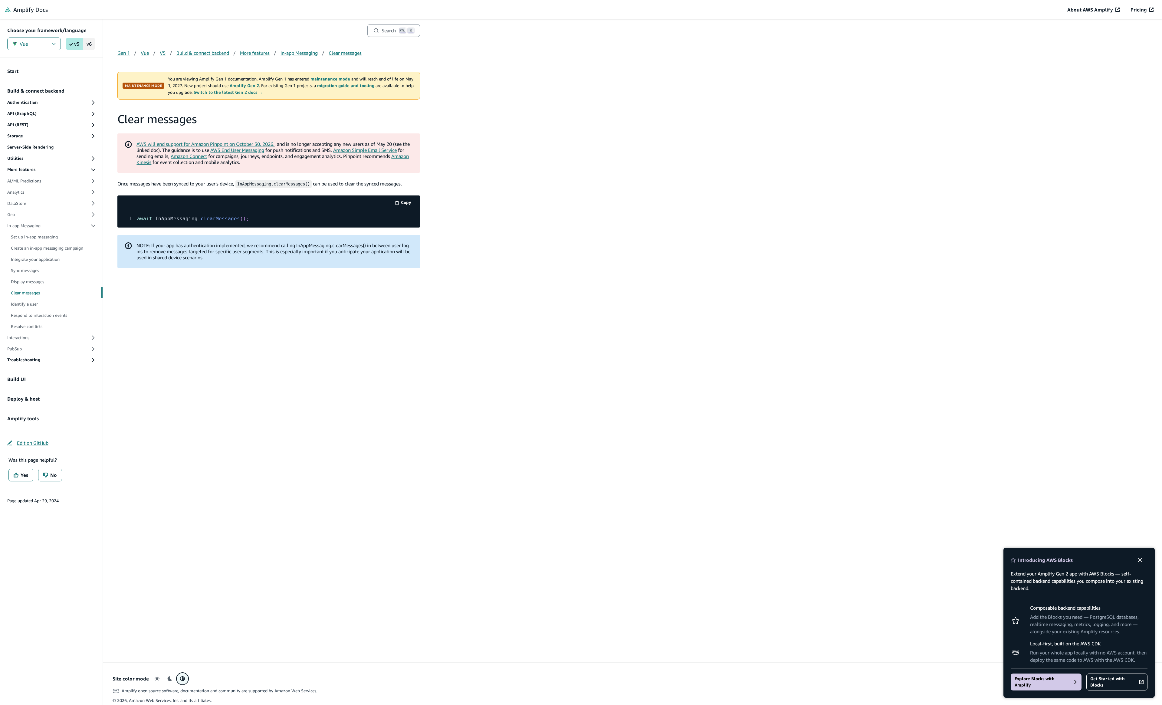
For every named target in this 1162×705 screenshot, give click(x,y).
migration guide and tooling (345, 85)
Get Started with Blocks (1107, 682)
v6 (89, 44)
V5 (163, 53)
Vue (24, 44)
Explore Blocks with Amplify (1035, 682)
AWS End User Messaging (237, 150)
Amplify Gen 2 (244, 85)
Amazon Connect (189, 156)
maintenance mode (330, 79)
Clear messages (345, 53)
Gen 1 (123, 53)
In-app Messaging (299, 53)
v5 (76, 44)
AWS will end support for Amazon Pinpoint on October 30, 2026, (205, 144)
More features (255, 53)
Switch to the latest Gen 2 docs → (228, 92)
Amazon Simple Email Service (365, 150)
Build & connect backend (202, 53)
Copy (408, 203)
